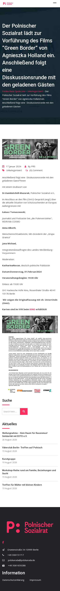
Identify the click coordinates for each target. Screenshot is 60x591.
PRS (33, 166)
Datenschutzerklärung (13, 579)
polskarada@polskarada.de (21, 560)
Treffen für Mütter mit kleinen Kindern (22, 485)
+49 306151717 (16, 554)
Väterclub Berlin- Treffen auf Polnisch (22, 447)
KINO (32, 309)
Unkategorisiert (14, 170)
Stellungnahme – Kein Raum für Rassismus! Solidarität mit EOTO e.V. (24, 434)
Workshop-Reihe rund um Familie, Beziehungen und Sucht (29, 472)
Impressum (35, 579)
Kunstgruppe (8, 459)
